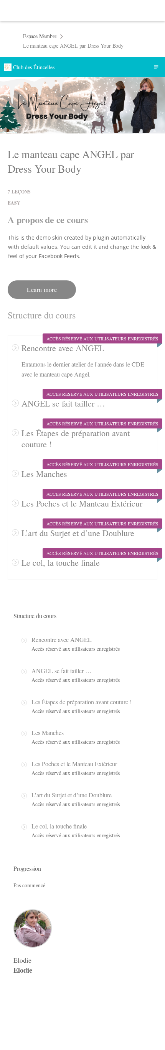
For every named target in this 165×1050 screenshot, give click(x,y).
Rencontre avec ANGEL (62, 347)
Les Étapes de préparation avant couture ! (81, 702)
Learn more (42, 289)
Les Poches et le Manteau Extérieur (81, 503)
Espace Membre (39, 36)
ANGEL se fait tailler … (63, 403)
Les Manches (44, 473)
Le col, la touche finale (60, 562)
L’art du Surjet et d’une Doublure (77, 532)
